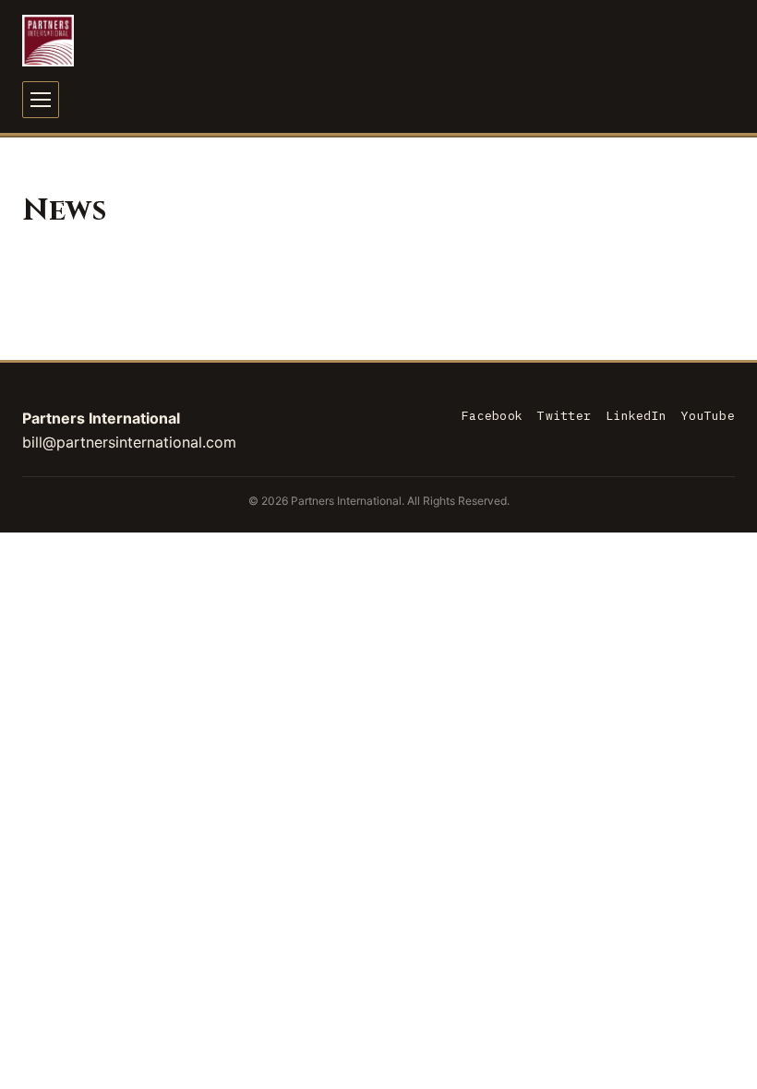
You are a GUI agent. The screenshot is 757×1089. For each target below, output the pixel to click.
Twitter (564, 416)
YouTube (708, 416)
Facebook (492, 416)
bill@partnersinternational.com (129, 442)
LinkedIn (636, 416)
